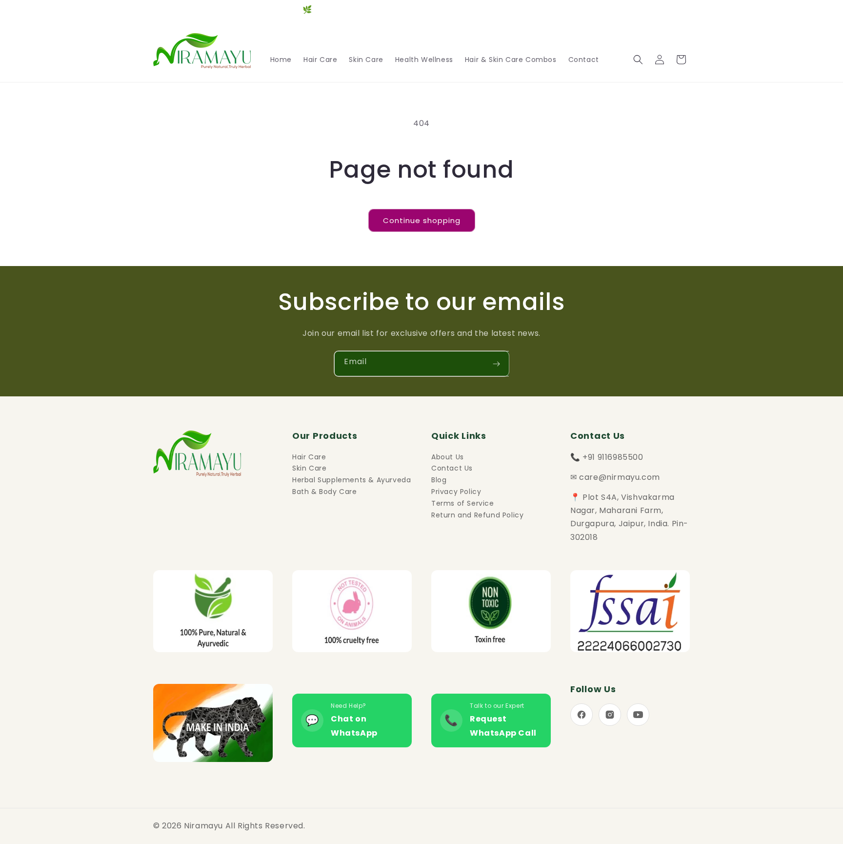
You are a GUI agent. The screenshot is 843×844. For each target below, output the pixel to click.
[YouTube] (638, 714)
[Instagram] (610, 714)
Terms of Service (462, 503)
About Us (447, 457)
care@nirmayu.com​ (619, 477)
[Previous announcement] (156, 9)
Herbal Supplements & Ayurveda (351, 480)
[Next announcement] (686, 9)
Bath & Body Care (324, 491)
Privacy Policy (456, 491)
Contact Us (452, 468)
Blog (438, 480)
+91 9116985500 (612, 457)
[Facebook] (581, 714)
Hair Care (309, 457)
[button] (638, 59)
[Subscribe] (496, 363)
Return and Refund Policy (477, 515)
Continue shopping (422, 220)
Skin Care (309, 468)
